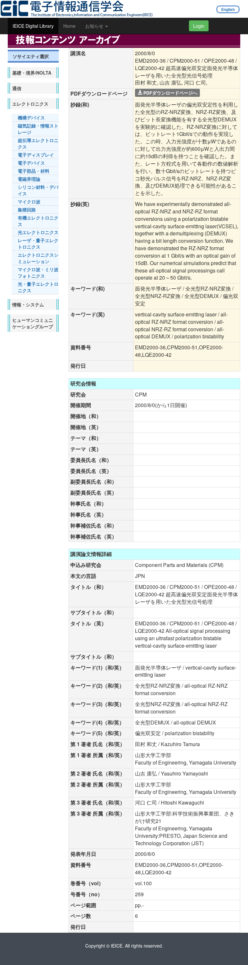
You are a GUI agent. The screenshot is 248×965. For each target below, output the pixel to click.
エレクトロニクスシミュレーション (38, 258)
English (228, 9)
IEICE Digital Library (33, 26)
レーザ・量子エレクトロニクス (38, 243)
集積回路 (27, 209)
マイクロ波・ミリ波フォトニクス (38, 272)
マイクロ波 (29, 201)
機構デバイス (31, 117)
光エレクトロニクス (38, 232)
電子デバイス (31, 162)
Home (69, 26)
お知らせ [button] (95, 26)
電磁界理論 (29, 179)
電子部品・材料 (33, 171)
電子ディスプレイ (36, 154)
